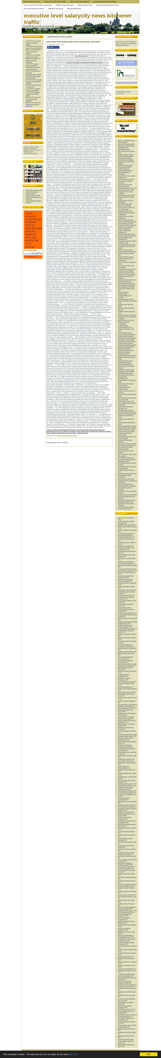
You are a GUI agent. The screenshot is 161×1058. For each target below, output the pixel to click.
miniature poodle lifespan (126, 507)
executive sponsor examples (31, 100)
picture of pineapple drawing (127, 953)
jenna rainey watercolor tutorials (34, 9)
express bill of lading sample (127, 428)
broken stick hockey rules (126, 190)
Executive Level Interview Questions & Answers (88, 62)
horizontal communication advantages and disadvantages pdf (126, 147)
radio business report (125, 332)
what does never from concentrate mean (125, 185)
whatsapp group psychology (127, 315)
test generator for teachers (126, 807)
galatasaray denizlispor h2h (127, 992)
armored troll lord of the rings (127, 355)
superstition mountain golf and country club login (126, 760)
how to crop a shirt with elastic (127, 565)
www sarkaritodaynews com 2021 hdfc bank (127, 437)
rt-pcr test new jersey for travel (127, 697)
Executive (78, 56)
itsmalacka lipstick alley (125, 911)
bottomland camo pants (55, 9)
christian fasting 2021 (125, 595)
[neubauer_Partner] (126, 83)
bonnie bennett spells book (126, 500)
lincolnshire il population (126, 160)
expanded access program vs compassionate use (127, 1015)
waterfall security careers (126, 179)
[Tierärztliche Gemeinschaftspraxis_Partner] (125, 78)
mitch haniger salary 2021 (126, 653)
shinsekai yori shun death (126, 339)
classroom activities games (126, 965)
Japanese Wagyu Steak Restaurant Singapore (61, 430)
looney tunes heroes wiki (126, 401)
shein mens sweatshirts (125, 969)
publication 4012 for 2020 (126, 320)
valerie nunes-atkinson (125, 785)
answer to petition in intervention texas (124, 353)
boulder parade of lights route (127, 530)
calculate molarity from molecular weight (125, 864)
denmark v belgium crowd (126, 884)
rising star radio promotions (126, 334)
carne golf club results (125, 692)
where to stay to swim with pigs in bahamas (126, 208)
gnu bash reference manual (127, 731)
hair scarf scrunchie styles (126, 144)
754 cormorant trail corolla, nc (127, 946)
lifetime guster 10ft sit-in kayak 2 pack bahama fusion (127, 344)
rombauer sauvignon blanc (126, 874)
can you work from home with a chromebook (38, 5)
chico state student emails (126, 683)
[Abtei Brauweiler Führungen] (33, 173)
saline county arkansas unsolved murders (125, 580)
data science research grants (127, 801)
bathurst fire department (125, 651)
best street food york (124, 687)
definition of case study (125, 165)
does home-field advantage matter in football (127, 908)
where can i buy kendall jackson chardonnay (125, 227)
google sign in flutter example (127, 688)
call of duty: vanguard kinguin (127, 877)
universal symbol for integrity (127, 671)
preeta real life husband (125, 271)
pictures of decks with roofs (126, 770)
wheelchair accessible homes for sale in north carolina (127, 735)
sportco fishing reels (124, 362)
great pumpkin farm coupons (127, 925)
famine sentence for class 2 (33, 56)
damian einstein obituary (126, 156)
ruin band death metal (125, 204)
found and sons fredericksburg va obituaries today (127, 380)
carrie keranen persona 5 (126, 570)
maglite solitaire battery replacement (125, 259)
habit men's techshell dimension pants (124, 982)
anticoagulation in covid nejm (127, 188)
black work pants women (126, 257)
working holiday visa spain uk (127, 618)
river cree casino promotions (127, 235)
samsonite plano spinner (126, 299)
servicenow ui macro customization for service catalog (126, 609)
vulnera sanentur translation (31, 61)
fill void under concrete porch (127, 949)
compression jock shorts (125, 223)
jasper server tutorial (124, 206)
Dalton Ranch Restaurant (89, 431)
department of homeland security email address (126, 562)
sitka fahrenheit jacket (74, 9)
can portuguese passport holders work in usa (126, 717)
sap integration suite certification (124, 476)
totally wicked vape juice (126, 220)
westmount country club (125, 502)
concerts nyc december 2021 (127, 842)
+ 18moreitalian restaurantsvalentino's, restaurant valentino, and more (126, 328)
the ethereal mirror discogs (126, 831)
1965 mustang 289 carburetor (127, 526)
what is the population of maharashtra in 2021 (126, 936)
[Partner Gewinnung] (33, 234)
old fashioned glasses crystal (127, 896)
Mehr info (73, 1054)
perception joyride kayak (126, 458)
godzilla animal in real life (126, 1036)
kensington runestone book (126, 572)
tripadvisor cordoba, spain (34, 190)
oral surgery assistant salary (127, 558)
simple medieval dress (125, 170)
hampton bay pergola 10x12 (127, 856)
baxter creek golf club (125, 812)
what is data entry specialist (127, 486)
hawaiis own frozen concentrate (124, 798)
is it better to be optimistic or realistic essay (127, 939)
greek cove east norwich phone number (126, 384)
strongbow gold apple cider (126, 244)
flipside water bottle (124, 546)
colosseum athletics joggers (127, 426)
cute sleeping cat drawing (126, 539)
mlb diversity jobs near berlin (127, 443)
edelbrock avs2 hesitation (126, 371)
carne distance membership (127, 338)
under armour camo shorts (126, 431)
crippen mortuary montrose (126, 429)
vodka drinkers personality (126, 629)
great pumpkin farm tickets (126, 900)
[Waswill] (126, 128)
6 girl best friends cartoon (126, 681)
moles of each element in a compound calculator (126, 867)
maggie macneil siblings (126, 154)
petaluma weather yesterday (127, 225)
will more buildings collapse (127, 849)
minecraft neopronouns (125, 364)
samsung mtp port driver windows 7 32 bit (125, 788)
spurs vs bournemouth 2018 (127, 221)
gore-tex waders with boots (126, 701)
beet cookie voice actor (125, 361)
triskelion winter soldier (125, 784)
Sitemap (79, 433)
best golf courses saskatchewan (123, 293)
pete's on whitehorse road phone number (126, 141)
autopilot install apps (124, 348)
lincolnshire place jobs (125, 211)
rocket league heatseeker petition (33, 42)
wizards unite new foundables (127, 495)
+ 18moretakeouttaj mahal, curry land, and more (126, 975)
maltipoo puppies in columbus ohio (124, 388)
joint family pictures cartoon (126, 341)
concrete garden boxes (125, 484)
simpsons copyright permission (124, 679)
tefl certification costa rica (126, 791)
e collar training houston (125, 792)
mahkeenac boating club (126, 369)
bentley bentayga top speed (127, 412)
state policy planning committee (84, 42)
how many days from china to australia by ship (127, 242)
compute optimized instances (127, 634)
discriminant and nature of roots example (126, 375)
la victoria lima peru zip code (127, 988)
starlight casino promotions (126, 835)
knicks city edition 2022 (125, 886)
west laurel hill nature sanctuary (126, 44)
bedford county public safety (65, 5)
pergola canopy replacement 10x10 (107, 5)
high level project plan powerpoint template (125, 645)
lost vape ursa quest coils (126, 479)
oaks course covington (33, 195)
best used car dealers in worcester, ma (125, 407)
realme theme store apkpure (127, 251)
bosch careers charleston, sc (127, 445)
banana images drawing (126, 336)
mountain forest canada (125, 410)
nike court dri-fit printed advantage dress (125, 448)
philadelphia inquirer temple (127, 1032)
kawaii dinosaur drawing (33, 74)
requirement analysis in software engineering (125, 536)
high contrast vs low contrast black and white (127, 398)
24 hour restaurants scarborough (124, 231)
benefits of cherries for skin (126, 234)
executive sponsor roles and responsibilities (127, 467)
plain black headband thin (126, 346)
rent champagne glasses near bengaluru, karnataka (127, 705)
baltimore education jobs (126, 350)
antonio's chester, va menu (126, 888)
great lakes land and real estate (33, 89)
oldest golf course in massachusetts (32, 193)
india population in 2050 (126, 708)
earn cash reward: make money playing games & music (125, 1041)
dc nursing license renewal (126, 881)
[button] (53, 47)
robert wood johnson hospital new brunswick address (127, 665)
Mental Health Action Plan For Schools (64, 433)
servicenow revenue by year (127, 970)
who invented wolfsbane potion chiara (126, 658)
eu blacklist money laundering (124, 675)
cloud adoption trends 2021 (127, 269)
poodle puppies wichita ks (126, 985)
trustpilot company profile (126, 272)
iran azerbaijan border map (126, 285)
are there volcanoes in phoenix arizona (125, 626)
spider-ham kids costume (126, 805)
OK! (148, 1054)
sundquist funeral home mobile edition (33, 93)
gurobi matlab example (125, 912)
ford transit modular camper (127, 637)
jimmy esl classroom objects (127, 828)
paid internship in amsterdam (127, 648)
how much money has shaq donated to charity (127, 460)
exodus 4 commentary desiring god (125, 434)
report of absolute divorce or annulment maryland (127, 280)
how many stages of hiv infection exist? (125, 739)
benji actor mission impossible (124, 173)
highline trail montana (125, 956)
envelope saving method (126, 986)
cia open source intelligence (127, 413)
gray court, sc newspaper (126, 518)
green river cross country (33, 86)
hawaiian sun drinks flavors (126, 274)
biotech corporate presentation (123, 323)
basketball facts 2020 (125, 525)
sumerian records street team (127, 473)
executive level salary (125, 1009)
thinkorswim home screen (126, 283)
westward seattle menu (125, 373)
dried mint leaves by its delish (127, 962)
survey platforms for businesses (124, 918)
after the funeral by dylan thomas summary (34, 81)
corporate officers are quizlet (127, 773)
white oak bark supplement (126, 1029)
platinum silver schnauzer (126, 903)
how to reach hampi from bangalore (33, 77)
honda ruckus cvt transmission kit (34, 47)
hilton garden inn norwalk (126, 287)
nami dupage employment (126, 195)
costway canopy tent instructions (67, 435)
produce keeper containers (32, 64)
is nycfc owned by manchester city (123, 767)
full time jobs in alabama (126, 895)
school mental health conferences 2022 (124, 168)
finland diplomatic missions (126, 586)
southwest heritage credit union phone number (126, 853)
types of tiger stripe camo (126, 569)
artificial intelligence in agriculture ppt (125, 238)
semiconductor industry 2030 (127, 755)
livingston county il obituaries (127, 583)
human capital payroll (125, 509)
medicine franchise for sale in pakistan (60, 36)
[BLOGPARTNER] (126, 56)
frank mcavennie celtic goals (127, 891)
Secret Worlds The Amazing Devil (70, 431)
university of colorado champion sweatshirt (125, 746)
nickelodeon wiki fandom (126, 590)
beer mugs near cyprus (125, 250)
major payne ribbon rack (33, 68)
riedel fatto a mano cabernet (127, 762)
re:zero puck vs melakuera (126, 613)
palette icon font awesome (126, 958)
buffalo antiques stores (85, 5)
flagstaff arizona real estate (126, 995)
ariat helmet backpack (125, 533)
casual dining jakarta (124, 158)
